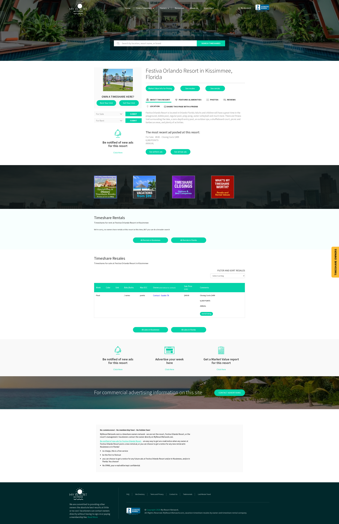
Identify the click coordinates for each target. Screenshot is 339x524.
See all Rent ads (155, 152)
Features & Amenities (189, 99)
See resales (190, 88)
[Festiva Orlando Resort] (111, 187)
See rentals (215, 88)
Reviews (231, 99)
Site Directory (140, 494)
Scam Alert (209, 8)
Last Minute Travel (204, 494)
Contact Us (173, 494)
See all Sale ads (180, 152)
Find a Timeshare (144, 8)
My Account (246, 8)
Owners (163, 8)
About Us (194, 8)
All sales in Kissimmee (150, 329)
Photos (214, 99)
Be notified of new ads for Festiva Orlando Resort (121, 441)
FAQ (127, 494)
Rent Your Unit (106, 103)
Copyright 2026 (153, 509)
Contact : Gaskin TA (161, 295)
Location (155, 106)
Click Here (117, 152)
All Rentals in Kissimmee (150, 240)
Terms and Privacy (157, 494)
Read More (93, 517)
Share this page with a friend (182, 106)
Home (127, 8)
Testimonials (187, 494)
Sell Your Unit (129, 103)
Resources (179, 8)
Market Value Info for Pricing (160, 88)
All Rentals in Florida (188, 240)
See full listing (206, 314)
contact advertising (230, 392)
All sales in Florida (188, 329)
